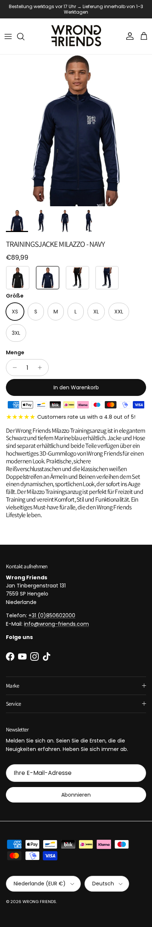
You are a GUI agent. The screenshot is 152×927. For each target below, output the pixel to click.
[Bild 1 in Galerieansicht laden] (76, 130)
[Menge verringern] (12, 367)
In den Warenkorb (76, 387)
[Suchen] (24, 36)
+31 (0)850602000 (51, 615)
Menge (15, 352)
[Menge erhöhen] (41, 367)
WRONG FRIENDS (39, 902)
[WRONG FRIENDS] (76, 36)
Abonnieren (76, 794)
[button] (17, 277)
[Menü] (8, 36)
